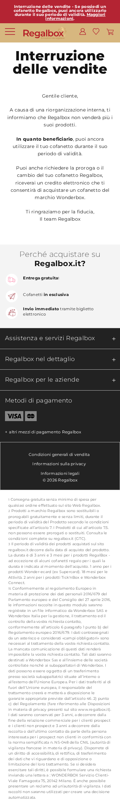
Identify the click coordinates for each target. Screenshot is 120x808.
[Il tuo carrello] (110, 31)
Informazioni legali (60, 473)
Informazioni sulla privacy (59, 463)
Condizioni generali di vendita (59, 454)
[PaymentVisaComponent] (11, 417)
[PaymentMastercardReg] (31, 417)
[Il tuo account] (82, 31)
